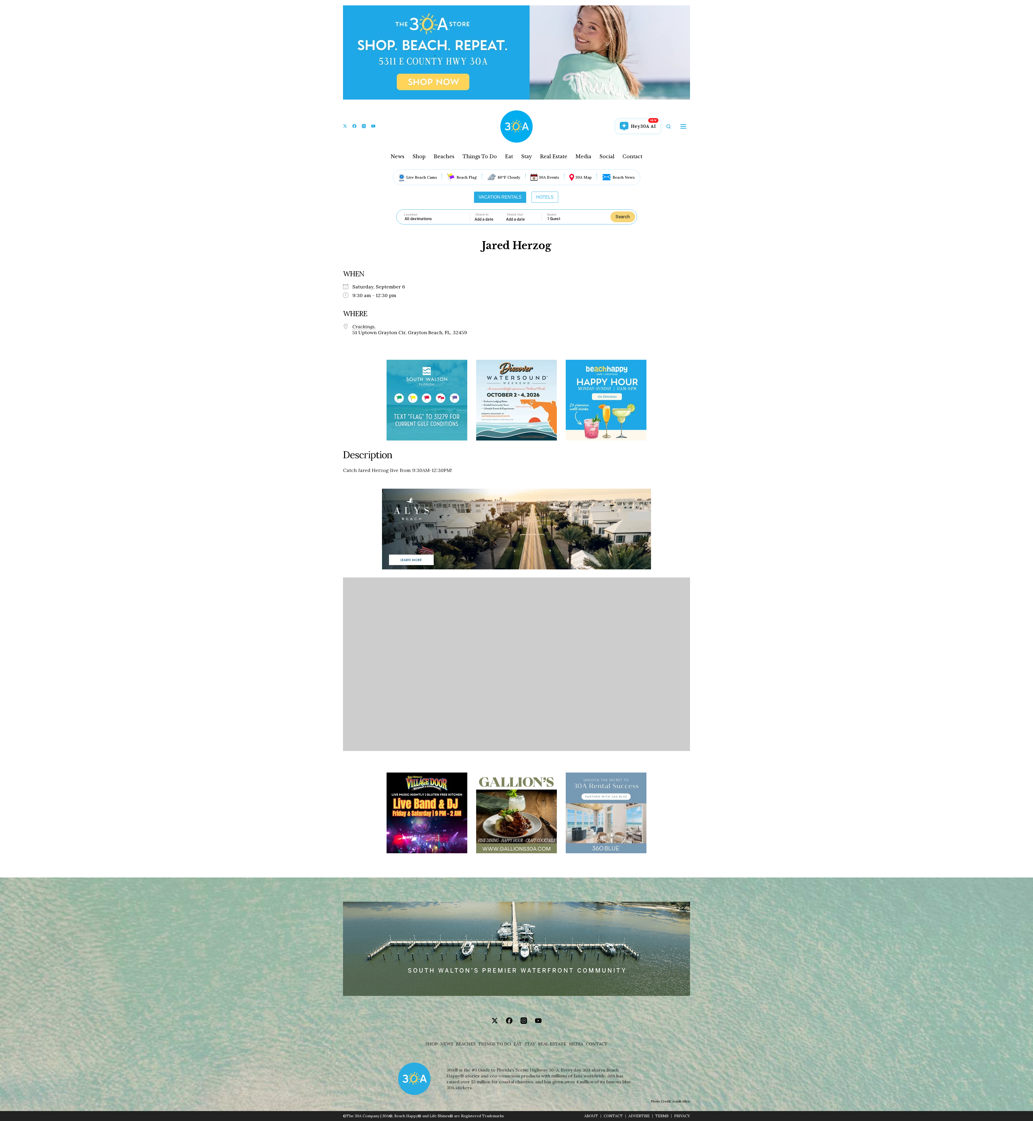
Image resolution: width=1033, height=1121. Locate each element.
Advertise (639, 1116)
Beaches (444, 157)
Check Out (515, 214)
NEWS (446, 1043)
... (490, 219)
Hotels (545, 197)
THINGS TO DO (494, 1043)
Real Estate (553, 157)
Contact (632, 157)
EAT (518, 1043)
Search (622, 216)
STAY (530, 1043)
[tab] (500, 197)
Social (606, 157)
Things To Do (479, 157)
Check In (482, 214)
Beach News (624, 177)
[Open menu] (683, 126)
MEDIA (576, 1043)
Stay (526, 157)
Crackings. (364, 327)
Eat (509, 157)
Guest (551, 214)
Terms (661, 1116)
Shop (419, 157)
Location (411, 214)
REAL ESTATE (552, 1043)
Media (583, 157)
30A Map (583, 177)
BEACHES (466, 1043)
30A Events (549, 177)
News (397, 157)
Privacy (682, 1116)
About (591, 1116)
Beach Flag (467, 177)
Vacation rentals (500, 197)
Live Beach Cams (421, 177)
